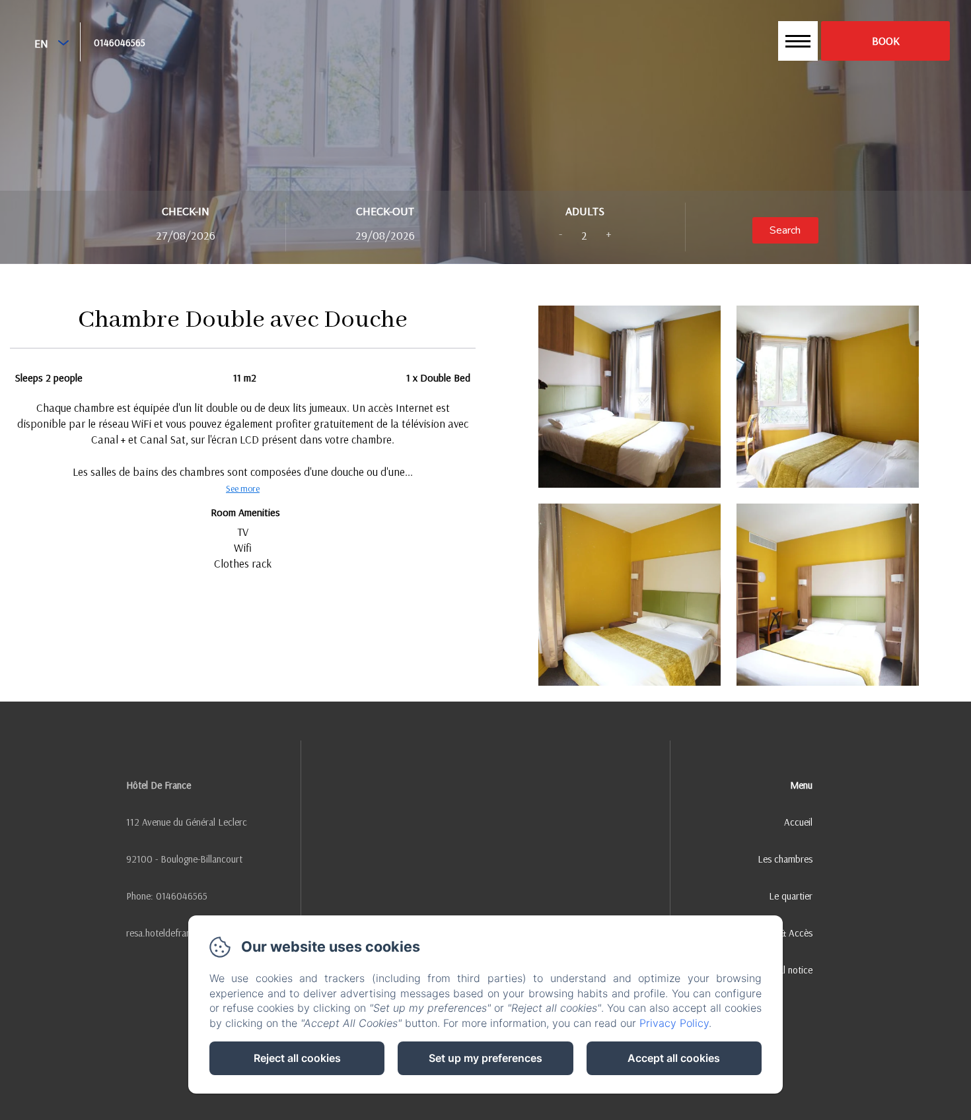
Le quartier (790, 896)
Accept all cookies (674, 1058)
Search (785, 230)
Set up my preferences (485, 1058)
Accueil (798, 822)
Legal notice (788, 970)
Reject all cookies (297, 1058)
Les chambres (785, 859)
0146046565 (119, 42)
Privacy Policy (674, 1023)
